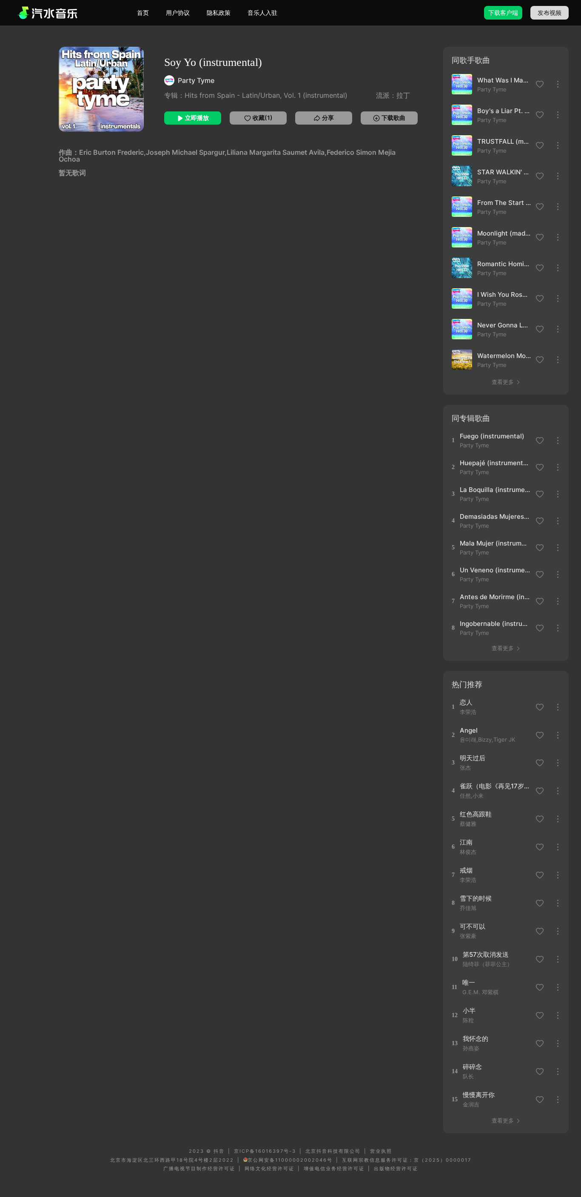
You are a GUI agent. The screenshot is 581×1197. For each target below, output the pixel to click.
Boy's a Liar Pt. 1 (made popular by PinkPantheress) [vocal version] (504, 111)
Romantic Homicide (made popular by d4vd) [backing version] (504, 264)
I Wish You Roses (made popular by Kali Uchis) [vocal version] (504, 294)
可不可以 (472, 926)
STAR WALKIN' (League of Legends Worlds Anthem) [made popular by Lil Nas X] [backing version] (504, 172)
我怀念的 (475, 1039)
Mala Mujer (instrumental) (495, 543)
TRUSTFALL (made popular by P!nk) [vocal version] (504, 141)
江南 (466, 842)
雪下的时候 (476, 898)
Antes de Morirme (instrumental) (495, 597)
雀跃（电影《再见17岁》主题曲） (495, 786)
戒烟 (466, 870)
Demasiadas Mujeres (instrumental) (495, 516)
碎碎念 (472, 1067)
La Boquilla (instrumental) (495, 490)
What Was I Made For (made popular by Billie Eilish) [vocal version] (504, 80)
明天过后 (472, 758)
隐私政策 (219, 12)
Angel (469, 730)
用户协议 (178, 12)
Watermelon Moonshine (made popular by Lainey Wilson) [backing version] (504, 356)
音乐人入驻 (262, 12)
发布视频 (549, 12)
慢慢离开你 (479, 1095)
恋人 (466, 702)
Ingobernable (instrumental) (495, 624)
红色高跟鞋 (476, 814)
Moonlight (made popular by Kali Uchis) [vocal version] (504, 233)
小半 (469, 1011)
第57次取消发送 (486, 954)
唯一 (468, 982)
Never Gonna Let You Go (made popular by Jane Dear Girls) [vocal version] (504, 325)
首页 (143, 12)
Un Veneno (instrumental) (495, 570)
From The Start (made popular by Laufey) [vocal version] (504, 203)
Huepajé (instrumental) (495, 463)
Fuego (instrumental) (492, 436)
